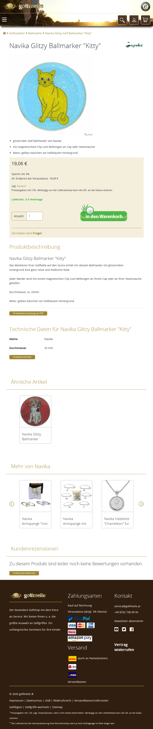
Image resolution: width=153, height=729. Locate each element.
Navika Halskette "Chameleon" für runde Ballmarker (117, 521)
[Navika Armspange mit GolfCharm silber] (76, 496)
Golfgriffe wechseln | (38, 707)
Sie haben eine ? (27, 233)
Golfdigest (15, 707)
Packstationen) (98, 658)
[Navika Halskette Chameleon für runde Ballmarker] (117, 496)
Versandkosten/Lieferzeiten (91, 700)
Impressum (16, 700)
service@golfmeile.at (127, 606)
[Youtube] (116, 629)
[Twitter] (124, 629)
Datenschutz (34, 700)
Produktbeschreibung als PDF (28, 313)
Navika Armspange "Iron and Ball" (35, 521)
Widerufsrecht (62, 700)
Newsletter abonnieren (128, 621)
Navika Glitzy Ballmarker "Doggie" (31, 436)
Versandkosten (77, 682)
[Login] (134, 20)
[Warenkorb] (145, 20)
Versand (21, 186)
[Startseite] (4, 33)
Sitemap (57, 707)
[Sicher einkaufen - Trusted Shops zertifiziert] (145, 6)
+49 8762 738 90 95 (126, 612)
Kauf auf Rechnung (80, 605)
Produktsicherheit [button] (22, 357)
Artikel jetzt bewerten (24, 573)
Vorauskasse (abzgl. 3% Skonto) (87, 611)
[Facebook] (132, 629)
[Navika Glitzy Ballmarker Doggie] (35, 411)
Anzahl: (19, 216)
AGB (47, 700)
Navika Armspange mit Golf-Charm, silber (74, 521)
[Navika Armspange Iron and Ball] (35, 496)
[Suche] (122, 20)
